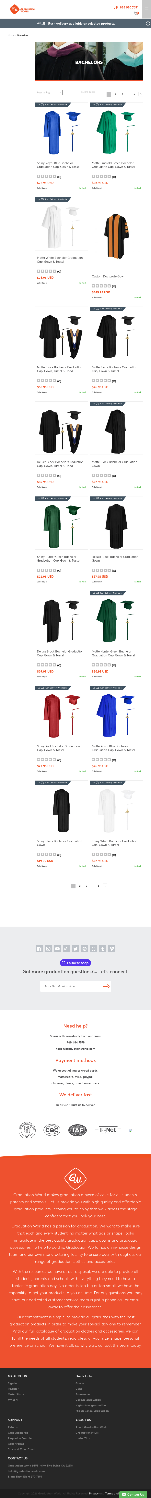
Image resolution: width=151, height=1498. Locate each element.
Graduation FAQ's (87, 1432)
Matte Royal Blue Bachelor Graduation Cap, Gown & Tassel (113, 748)
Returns (12, 1427)
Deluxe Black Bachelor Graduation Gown (115, 559)
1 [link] (108, 94)
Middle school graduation (92, 1411)
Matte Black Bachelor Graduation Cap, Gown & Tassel (114, 369)
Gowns (80, 1383)
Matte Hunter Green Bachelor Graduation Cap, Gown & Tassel (113, 653)
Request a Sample (20, 1438)
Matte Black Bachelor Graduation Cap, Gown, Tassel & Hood (59, 369)
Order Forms (16, 1443)
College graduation (88, 1400)
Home (11, 35)
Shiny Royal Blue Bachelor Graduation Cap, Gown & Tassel (58, 165)
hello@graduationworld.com (75, 1049)
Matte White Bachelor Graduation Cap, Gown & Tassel (60, 259)
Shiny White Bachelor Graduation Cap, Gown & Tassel (114, 843)
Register (13, 1389)
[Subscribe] (106, 986)
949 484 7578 (75, 1042)
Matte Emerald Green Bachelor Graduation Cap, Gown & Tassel (113, 165)
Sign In (12, 1383)
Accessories (83, 1394)
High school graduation (91, 1405)
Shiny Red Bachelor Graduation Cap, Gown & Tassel (58, 748)
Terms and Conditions (119, 1493)
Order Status (16, 1394)
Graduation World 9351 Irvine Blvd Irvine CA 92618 (40, 1465)
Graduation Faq (18, 1432)
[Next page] (140, 94)
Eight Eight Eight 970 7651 (25, 1476)
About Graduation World (92, 1427)
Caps (79, 1389)
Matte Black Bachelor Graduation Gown (114, 464)
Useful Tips (83, 1438)
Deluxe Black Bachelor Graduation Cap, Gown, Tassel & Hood (60, 464)
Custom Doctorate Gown (108, 276)
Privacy (93, 1493)
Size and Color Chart (21, 1449)
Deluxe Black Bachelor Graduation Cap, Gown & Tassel (60, 653)
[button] (146, 9)
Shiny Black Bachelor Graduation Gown (59, 843)
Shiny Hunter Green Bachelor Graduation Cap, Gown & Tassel (58, 559)
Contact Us (135, 1494)
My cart (12, 1400)
